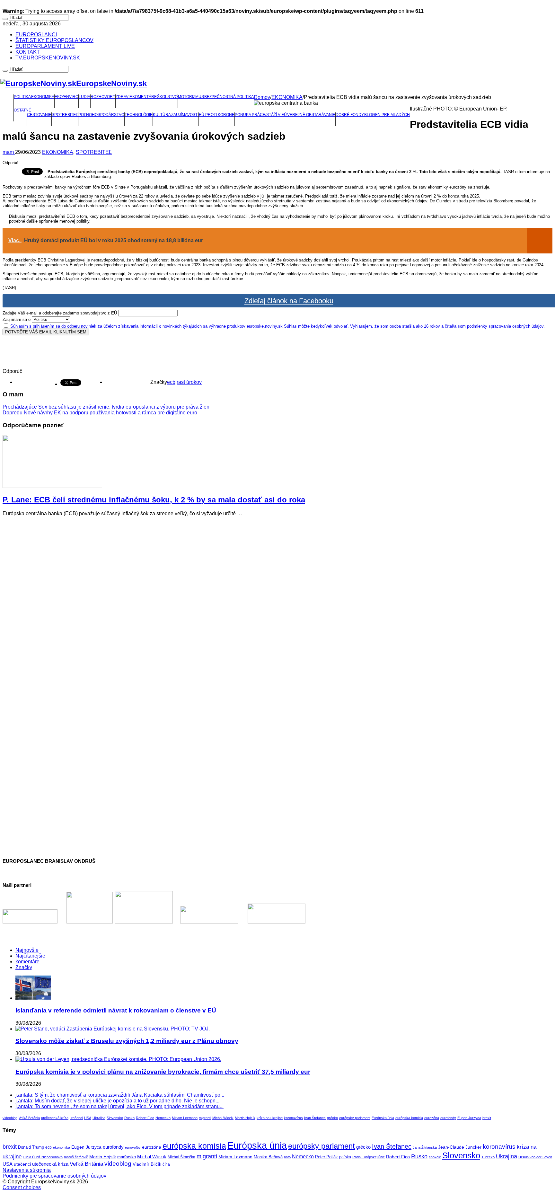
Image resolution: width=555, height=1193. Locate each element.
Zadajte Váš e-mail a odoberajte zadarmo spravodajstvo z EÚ (60, 313)
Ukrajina (98, 1118)
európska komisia (409, 1118)
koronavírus (293, 1118)
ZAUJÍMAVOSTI (184, 114)
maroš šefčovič (76, 1157)
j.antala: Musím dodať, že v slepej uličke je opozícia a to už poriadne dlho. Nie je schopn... (117, 1100)
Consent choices (22, 1187)
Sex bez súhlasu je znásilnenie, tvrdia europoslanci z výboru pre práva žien (106, 407)
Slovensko (115, 1118)
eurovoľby (133, 1147)
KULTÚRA (162, 114)
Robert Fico (145, 1118)
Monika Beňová (268, 1156)
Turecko (488, 1157)
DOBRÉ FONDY (350, 114)
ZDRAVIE (124, 96)
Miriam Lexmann (185, 1118)
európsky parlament (354, 1118)
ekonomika (61, 1147)
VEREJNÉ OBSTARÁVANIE (311, 114)
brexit (486, 1118)
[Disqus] (277, 602)
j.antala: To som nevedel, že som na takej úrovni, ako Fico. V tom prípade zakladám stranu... (119, 1106)
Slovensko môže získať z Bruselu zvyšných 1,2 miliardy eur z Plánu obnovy (126, 1041)
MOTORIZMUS (191, 96)
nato (287, 1157)
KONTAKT (27, 52)
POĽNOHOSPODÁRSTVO (101, 114)
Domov (262, 97)
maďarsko (126, 1156)
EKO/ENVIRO (66, 96)
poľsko (345, 1157)
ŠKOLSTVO (167, 96)
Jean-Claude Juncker (459, 1147)
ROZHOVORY (103, 96)
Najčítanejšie (30, 956)
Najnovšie (27, 950)
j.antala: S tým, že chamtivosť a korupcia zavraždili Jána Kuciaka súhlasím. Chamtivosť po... (119, 1095)
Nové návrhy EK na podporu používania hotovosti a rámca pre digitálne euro (100, 412)
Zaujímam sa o (17, 319)
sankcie (435, 1157)
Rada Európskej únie (368, 1157)
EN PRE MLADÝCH (392, 114)
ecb (171, 382)
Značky (23, 967)
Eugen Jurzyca (469, 1118)
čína (166, 1164)
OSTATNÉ (22, 110)
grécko (332, 1118)
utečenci (76, 1118)
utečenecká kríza (54, 1118)
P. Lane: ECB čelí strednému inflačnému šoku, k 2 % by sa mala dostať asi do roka (154, 499)
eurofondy (448, 1118)
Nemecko (163, 1118)
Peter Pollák (326, 1157)
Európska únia (383, 1118)
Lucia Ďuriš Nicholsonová (43, 1157)
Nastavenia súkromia (27, 1170)
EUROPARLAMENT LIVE (45, 46)
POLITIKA (22, 96)
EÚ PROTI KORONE (216, 114)
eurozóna (431, 1118)
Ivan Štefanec (315, 1118)
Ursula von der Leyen (535, 1157)
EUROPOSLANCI (36, 34)
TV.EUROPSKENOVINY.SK (47, 57)
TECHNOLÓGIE (139, 114)
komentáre (27, 961)
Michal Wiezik (222, 1118)
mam (9, 152)
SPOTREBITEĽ (65, 114)
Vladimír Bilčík (147, 1164)
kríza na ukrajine (270, 1118)
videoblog (10, 1118)
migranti (205, 1118)
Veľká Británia (29, 1118)
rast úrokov (189, 382)
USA (87, 1118)
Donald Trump (31, 1147)
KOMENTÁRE (144, 96)
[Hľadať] (5, 19)
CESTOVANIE (39, 114)
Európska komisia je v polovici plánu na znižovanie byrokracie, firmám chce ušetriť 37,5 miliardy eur (162, 1071)
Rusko (129, 1118)
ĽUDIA (84, 96)
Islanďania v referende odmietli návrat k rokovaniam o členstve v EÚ (115, 1010)
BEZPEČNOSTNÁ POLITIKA (229, 96)
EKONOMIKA (42, 96)
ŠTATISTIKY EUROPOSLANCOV (54, 40)
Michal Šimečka (181, 1157)
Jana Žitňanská (425, 1147)
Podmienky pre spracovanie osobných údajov (54, 1176)
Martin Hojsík (245, 1118)
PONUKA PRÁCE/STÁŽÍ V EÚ (261, 114)
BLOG (369, 114)
